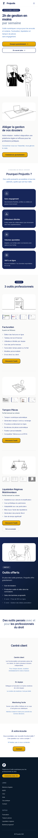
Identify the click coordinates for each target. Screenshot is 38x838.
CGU (3, 794)
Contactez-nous (9, 776)
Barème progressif (8, 824)
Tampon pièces (7, 818)
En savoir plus (18, 50)
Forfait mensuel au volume (11, 413)
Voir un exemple (10, 529)
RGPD (4, 790)
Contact (19, 749)
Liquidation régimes (8, 821)
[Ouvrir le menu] (34, 3)
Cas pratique (6, 800)
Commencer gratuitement (14, 155)
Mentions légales (7, 787)
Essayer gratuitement (18, 44)
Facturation (5, 814)
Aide (3, 797)
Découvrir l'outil (11, 361)
